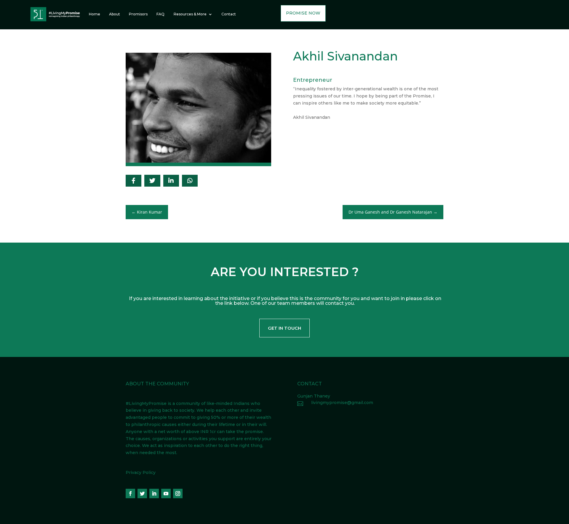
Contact (228, 14)
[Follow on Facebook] (130, 493)
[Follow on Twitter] (142, 493)
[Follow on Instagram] (178, 493)
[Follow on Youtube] (166, 493)
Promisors (138, 14)
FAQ (160, 14)
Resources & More (190, 14)
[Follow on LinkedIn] (154, 493)
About (114, 14)
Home (94, 14)
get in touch (284, 328)
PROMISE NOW (303, 13)
